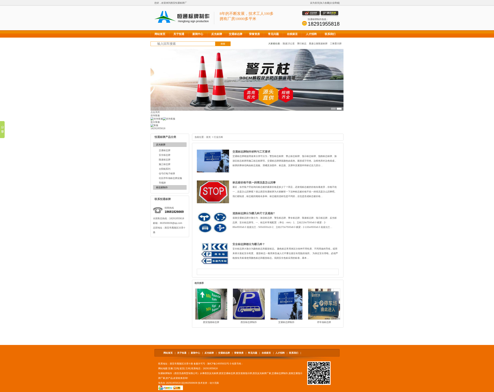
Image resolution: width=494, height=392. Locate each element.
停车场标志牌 (324, 322)
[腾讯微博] (329, 16)
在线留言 (266, 353)
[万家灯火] (170, 389)
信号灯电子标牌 (167, 173)
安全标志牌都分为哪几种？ (249, 244)
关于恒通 (181, 353)
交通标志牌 (164, 150)
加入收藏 (324, 3)
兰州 (187, 368)
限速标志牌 (164, 159)
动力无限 (214, 383)
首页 (208, 137)
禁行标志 (301, 43)
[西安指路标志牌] (211, 319)
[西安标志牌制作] (249, 319)
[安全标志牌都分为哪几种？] (213, 264)
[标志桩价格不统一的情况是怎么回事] (213, 202)
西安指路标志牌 (211, 322)
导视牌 (162, 182)
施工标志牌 (164, 164)
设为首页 (314, 3)
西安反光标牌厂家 (262, 373)
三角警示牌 (336, 43)
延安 (182, 368)
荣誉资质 (239, 353)
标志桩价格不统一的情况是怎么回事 (254, 182)
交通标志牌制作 (286, 322)
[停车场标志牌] (324, 319)
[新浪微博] (311, 16)
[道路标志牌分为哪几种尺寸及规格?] (213, 233)
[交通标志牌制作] (286, 319)
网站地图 (162, 368)
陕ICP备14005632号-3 (219, 363)
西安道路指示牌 (244, 373)
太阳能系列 (164, 169)
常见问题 (252, 353)
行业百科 (218, 137)
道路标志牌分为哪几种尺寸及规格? (254, 213)
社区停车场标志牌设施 (170, 178)
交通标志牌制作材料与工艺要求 (251, 151)
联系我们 (293, 353)
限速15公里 (289, 43)
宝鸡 (176, 368)
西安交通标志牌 (227, 373)
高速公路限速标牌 (318, 43)
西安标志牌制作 (249, 322)
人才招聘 (280, 353)
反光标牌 (160, 144)
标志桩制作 (162, 187)
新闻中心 (195, 353)
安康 (170, 368)
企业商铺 (334, 3)
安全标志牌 (164, 155)
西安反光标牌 (211, 373)
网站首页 (168, 353)
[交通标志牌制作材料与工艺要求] (213, 171)
